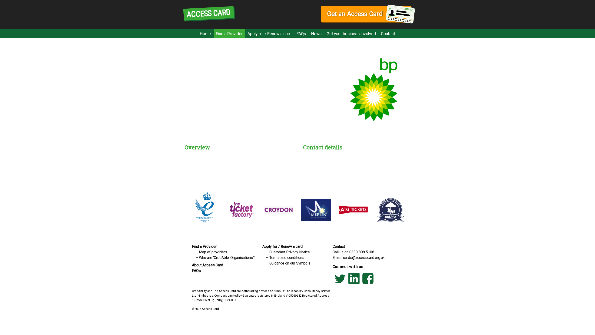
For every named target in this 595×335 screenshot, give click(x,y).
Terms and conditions (286, 257)
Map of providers (213, 252)
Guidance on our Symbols (290, 263)
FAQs (301, 33)
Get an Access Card (355, 14)
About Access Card (207, 265)
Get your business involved (351, 33)
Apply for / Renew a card (269, 33)
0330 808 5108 (361, 252)
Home (205, 33)
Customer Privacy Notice (289, 252)
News (316, 33)
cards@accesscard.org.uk (364, 257)
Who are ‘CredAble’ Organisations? (227, 257)
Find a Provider (229, 33)
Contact (388, 33)
